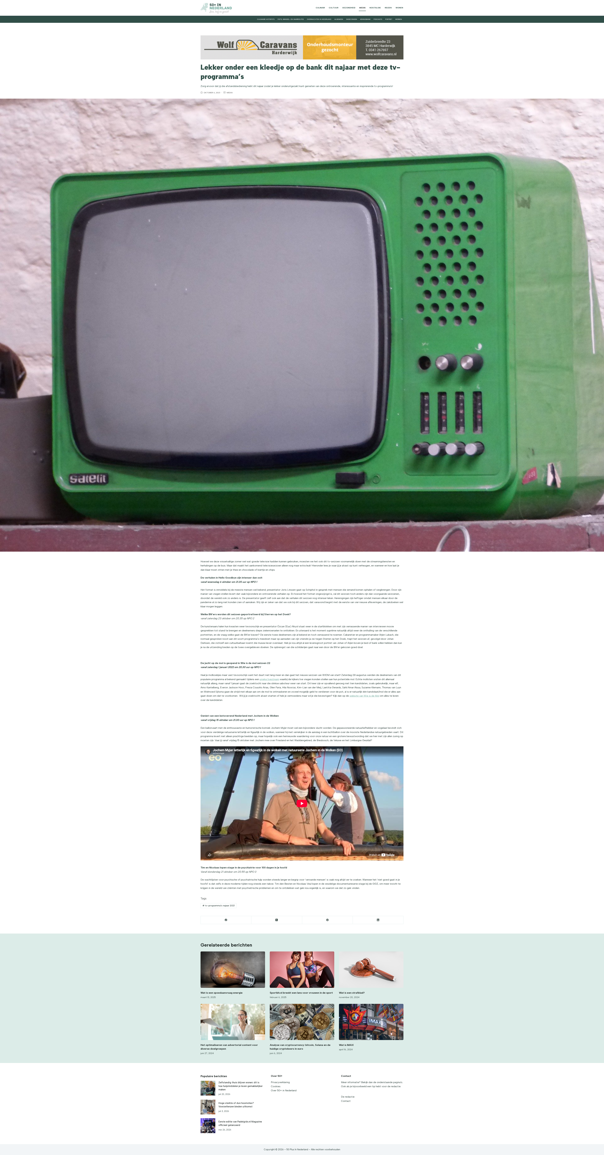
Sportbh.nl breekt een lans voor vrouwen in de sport (301, 992)
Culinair (320, 8)
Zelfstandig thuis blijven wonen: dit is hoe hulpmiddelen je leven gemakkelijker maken (240, 1086)
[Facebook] (226, 920)
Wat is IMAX (346, 1044)
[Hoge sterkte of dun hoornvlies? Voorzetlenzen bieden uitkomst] (208, 1107)
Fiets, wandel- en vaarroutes (291, 19)
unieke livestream (269, 679)
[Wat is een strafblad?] (371, 969)
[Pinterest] (327, 920)
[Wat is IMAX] (371, 1022)
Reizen (388, 8)
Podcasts (378, 19)
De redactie (348, 1096)
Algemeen (338, 19)
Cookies (275, 1086)
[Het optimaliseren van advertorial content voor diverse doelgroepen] (233, 1022)
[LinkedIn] (378, 920)
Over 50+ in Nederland (283, 1090)
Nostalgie (375, 8)
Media (362, 8)
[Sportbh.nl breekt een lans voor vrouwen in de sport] (302, 969)
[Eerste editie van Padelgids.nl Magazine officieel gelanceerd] (208, 1125)
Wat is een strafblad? (352, 992)
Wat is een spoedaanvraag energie (222, 992)
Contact (346, 1100)
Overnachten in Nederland (319, 19)
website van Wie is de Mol (364, 695)
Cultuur (333, 8)
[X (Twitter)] (276, 920)
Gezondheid (348, 8)
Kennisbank (365, 19)
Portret (388, 19)
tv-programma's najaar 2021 (218, 905)
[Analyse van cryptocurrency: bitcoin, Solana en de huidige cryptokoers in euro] (302, 1022)
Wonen (399, 8)
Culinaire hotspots (265, 19)
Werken (398, 19)
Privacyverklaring (280, 1082)
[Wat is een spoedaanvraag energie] (233, 969)
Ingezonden (351, 19)
